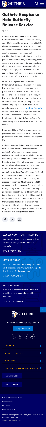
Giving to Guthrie (14, 353)
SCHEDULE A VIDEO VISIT (13, 301)
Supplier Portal (12, 384)
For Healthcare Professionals (21, 368)
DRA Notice (6, 406)
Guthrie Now (11, 285)
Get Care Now (11, 260)
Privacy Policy (7, 402)
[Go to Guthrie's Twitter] (26, 336)
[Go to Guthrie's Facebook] (14, 336)
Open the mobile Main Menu (42, 3)
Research (9, 360)
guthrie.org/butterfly (33, 108)
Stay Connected (23, 328)
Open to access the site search (36, 3)
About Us (9, 345)
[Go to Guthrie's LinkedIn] (20, 336)
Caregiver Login (12, 375)
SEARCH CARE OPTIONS (13, 276)
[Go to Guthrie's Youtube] (32, 336)
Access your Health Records (20, 234)
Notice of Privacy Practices (12, 398)
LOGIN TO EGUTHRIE (12, 251)
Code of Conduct (8, 410)
